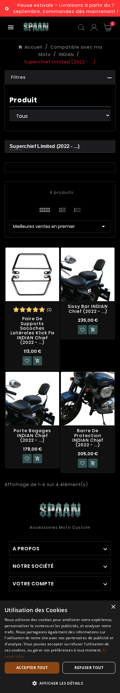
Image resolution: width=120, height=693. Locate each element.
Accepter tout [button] (32, 667)
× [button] (113, 607)
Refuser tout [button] (88, 667)
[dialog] (60, 646)
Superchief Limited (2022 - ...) (44, 146)
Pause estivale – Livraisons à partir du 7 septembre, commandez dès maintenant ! (65, 8)
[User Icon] (94, 27)
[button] (60, 77)
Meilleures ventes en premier (60, 226)
